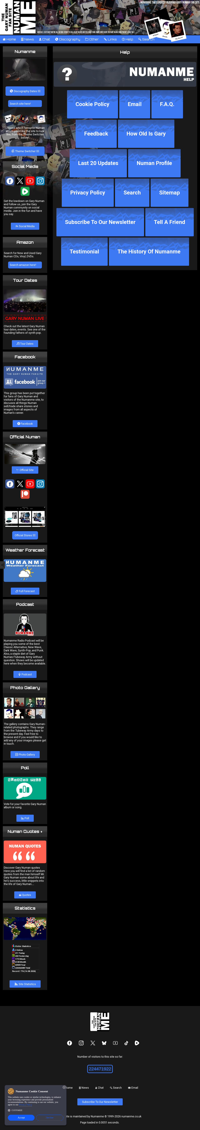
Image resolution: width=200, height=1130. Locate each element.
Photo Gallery (26, 754)
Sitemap (169, 192)
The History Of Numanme (149, 251)
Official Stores (24, 535)
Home (9, 39)
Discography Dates (24, 91)
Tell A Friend (169, 222)
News (27, 39)
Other (92, 39)
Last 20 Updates (98, 163)
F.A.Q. (167, 104)
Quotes (25, 895)
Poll (26, 818)
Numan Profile (154, 163)
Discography (67, 39)
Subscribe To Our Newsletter (100, 222)
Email (135, 104)
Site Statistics (25, 984)
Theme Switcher (23, 151)
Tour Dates (26, 343)
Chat (44, 39)
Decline (49, 1117)
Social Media (26, 226)
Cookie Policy (92, 104)
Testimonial (84, 251)
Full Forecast (26, 591)
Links (110, 39)
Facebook (26, 423)
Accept (21, 1117)
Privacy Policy (87, 192)
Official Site (25, 470)
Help (127, 39)
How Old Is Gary (146, 134)
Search (132, 192)
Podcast (26, 674)
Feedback (96, 134)
